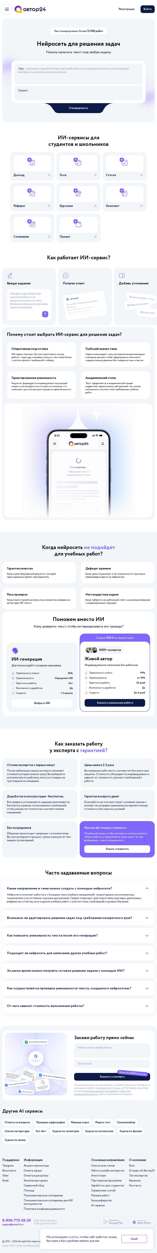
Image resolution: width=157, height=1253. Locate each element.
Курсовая (66, 206)
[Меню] (6, 9)
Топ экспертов (138, 1176)
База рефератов (101, 1200)
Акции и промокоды (36, 1166)
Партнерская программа (106, 1181)
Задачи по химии (15, 1140)
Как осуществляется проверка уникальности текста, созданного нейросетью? (69, 988)
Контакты (135, 1186)
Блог (132, 1166)
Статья (111, 175)
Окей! (134, 1239)
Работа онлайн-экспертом (107, 1171)
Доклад (19, 175)
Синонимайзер (126, 1122)
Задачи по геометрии (65, 1131)
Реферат (19, 206)
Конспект (112, 206)
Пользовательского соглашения (100, 1091)
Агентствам (98, 1176)
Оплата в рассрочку (36, 1176)
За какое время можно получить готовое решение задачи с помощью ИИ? (65, 970)
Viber (5, 1176)
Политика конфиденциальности (44, 1209)
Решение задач (80, 1122)
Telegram (8, 1166)
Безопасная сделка (36, 1181)
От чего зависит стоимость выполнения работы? (45, 1005)
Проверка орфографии (50, 1122)
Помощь (29, 1191)
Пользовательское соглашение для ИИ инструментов (48, 1202)
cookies (73, 1237)
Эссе (63, 175)
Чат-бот (41, 1131)
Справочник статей (103, 1191)
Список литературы (17, 1131)
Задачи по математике (99, 1131)
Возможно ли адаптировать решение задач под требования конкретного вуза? (69, 917)
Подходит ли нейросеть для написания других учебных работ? (57, 953)
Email (5, 1181)
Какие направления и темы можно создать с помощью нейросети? (59, 888)
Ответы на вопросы (17, 1122)
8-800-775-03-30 (16, 1220)
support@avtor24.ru (12, 1224)
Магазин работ (100, 1196)
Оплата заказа (33, 1171)
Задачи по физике (130, 1131)
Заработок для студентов (107, 1186)
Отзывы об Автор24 (142, 1171)
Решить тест (103, 1122)
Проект (65, 237)
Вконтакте (9, 1171)
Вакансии (135, 1181)
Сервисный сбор (34, 1186)
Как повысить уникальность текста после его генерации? (52, 935)
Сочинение (21, 237)
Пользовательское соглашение (43, 1196)
